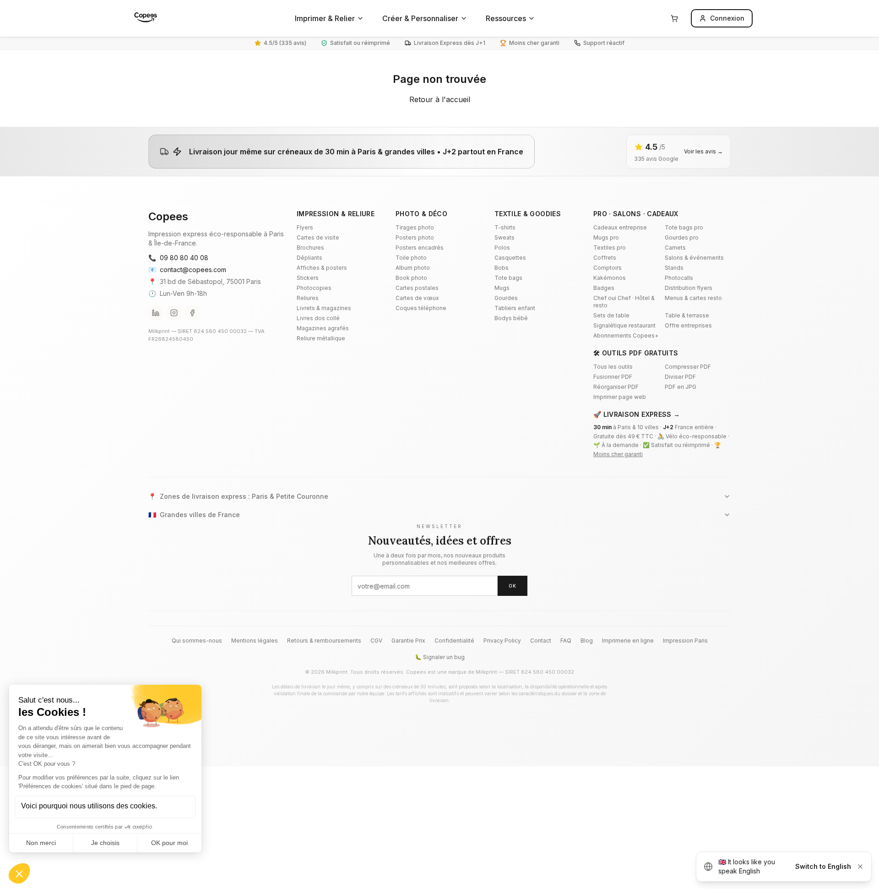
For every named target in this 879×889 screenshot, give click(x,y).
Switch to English (823, 866)
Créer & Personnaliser (420, 18)
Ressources (506, 18)
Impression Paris (685, 640)
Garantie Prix (408, 640)
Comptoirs (607, 267)
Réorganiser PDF (616, 386)
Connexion (727, 18)
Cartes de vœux (417, 298)
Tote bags (508, 277)
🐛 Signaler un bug (440, 657)
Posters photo (415, 237)
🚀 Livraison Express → (636, 414)
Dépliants (309, 257)
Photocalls (679, 277)
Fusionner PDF (612, 376)
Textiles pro (609, 247)
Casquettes (510, 257)
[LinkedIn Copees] (155, 312)
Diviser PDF (680, 376)
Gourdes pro (682, 237)
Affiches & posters (322, 267)
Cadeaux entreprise (620, 227)
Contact (540, 640)
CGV (376, 640)
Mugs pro (606, 237)
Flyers (305, 227)
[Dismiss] (860, 866)
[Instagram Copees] (174, 312)
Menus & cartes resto (693, 298)
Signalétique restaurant (624, 325)
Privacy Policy (502, 640)
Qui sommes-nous (197, 640)
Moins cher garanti (618, 454)
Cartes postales (417, 287)
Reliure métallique (321, 338)
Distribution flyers (688, 287)
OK (512, 586)
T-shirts (504, 227)
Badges (603, 287)
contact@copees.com (187, 269)
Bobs (501, 267)
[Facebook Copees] (192, 312)
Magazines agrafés (323, 328)
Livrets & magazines (324, 308)
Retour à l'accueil (439, 99)
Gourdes (506, 298)
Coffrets (604, 257)
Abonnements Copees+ (625, 335)
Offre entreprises (688, 325)
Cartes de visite (318, 237)
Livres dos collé (318, 318)
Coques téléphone (421, 308)
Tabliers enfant (514, 308)
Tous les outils (613, 366)
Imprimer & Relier (325, 18)
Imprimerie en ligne (628, 640)
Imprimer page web (619, 396)
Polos (502, 247)
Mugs (502, 287)
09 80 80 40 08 (178, 258)
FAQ (565, 640)
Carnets (675, 247)
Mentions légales (254, 640)
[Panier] (674, 18)
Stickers (308, 277)
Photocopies (314, 287)
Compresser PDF (688, 366)
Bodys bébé (511, 318)
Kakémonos (609, 277)
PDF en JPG (680, 386)
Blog (587, 640)
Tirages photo (415, 227)
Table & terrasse (687, 315)
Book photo (411, 277)
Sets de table (611, 315)
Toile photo (411, 257)
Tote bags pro (684, 227)
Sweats (504, 237)
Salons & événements (694, 257)
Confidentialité (454, 640)
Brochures (310, 247)
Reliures (308, 298)
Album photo (413, 267)
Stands (674, 267)
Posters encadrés (420, 247)
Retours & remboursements (324, 640)
